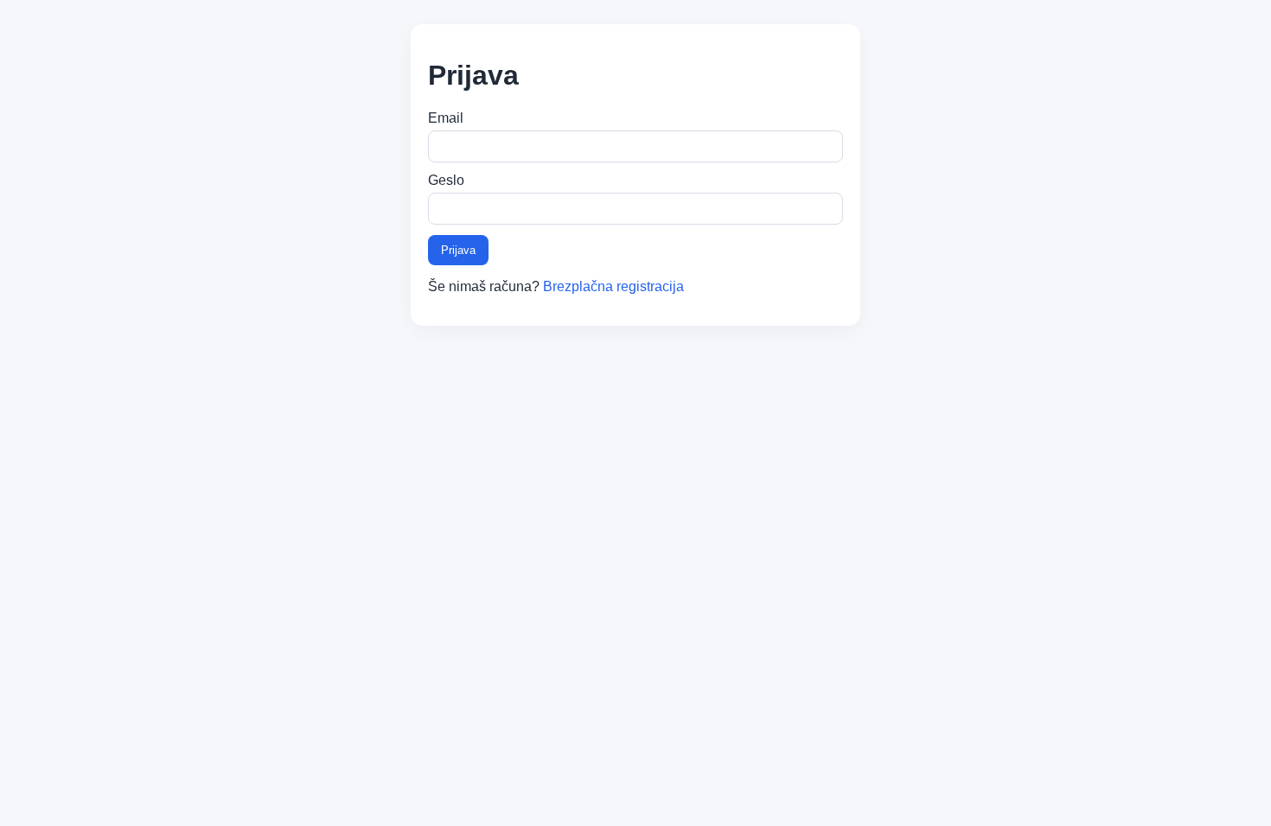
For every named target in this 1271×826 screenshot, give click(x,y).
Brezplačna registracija (613, 286)
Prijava (458, 250)
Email (445, 118)
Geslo (446, 180)
